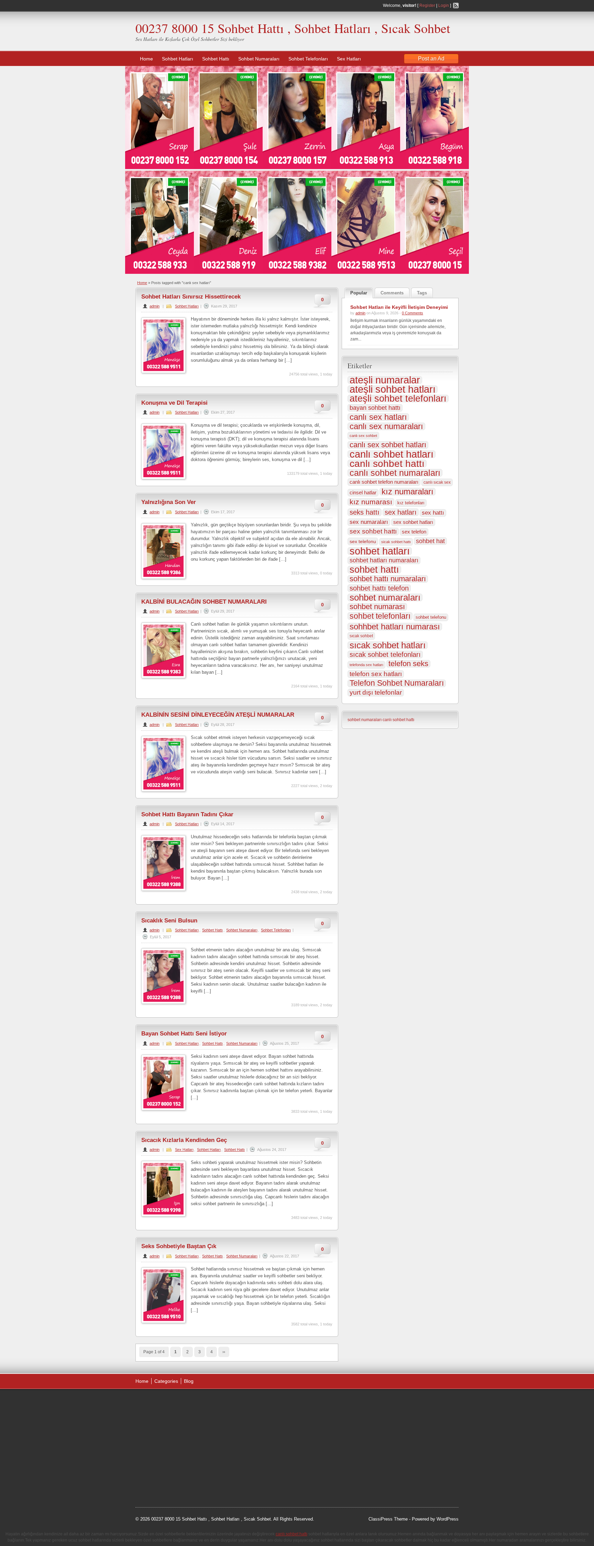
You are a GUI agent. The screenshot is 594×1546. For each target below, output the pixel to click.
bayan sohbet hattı (375, 407)
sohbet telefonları (380, 616)
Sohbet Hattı (215, 58)
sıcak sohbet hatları (388, 645)
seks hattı (365, 512)
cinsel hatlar (363, 492)
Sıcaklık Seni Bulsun (169, 920)
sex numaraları (369, 522)
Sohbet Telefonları (308, 58)
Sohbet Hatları (177, 58)
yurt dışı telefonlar (376, 692)
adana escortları (188, 1402)
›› (223, 1351)
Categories (166, 1381)
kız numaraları (407, 491)
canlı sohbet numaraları (395, 473)
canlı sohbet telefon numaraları (384, 482)
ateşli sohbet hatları (393, 389)
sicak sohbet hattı (396, 542)
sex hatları (401, 512)
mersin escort (170, 1480)
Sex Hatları (349, 58)
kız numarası (371, 502)
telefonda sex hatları (366, 665)
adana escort (155, 1402)
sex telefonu (363, 541)
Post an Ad (431, 58)
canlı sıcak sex (437, 482)
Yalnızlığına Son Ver (168, 502)
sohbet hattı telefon (379, 588)
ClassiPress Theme (388, 1519)
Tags (422, 292)
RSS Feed (456, 5)
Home (146, 58)
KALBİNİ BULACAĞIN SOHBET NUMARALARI (204, 601)
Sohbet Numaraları (258, 58)
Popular (358, 292)
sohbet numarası (377, 606)
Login (443, 5)
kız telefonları (411, 502)
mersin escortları (170, 1471)
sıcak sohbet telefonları (385, 654)
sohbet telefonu (431, 617)
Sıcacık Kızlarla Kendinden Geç (184, 1140)
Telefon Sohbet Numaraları (397, 683)
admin (155, 306)
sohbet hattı (374, 569)
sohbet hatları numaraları (384, 560)
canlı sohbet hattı (387, 463)
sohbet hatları (380, 551)
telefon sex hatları (376, 673)
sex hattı (433, 512)
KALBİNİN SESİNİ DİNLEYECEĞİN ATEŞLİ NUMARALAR (217, 715)
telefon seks (408, 664)
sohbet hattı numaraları (388, 579)
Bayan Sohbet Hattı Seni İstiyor (184, 1033)
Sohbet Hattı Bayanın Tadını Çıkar (187, 814)
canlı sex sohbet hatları (388, 445)
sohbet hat (430, 541)
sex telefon (414, 532)
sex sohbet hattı (373, 531)
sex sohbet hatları (413, 522)
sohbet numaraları (385, 597)
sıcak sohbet (361, 636)
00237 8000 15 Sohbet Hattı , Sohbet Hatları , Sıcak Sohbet (292, 28)
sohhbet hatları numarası (395, 626)
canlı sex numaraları (386, 426)
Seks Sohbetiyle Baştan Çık (178, 1246)
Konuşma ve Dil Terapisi (174, 403)
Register (427, 5)
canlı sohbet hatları (391, 454)
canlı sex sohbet (363, 436)
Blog (189, 1381)
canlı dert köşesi (169, 1454)
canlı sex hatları (378, 417)
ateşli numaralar (385, 380)
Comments (392, 292)
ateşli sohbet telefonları (398, 398)
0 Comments (412, 313)
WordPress (448, 1519)
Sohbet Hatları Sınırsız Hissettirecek (191, 296)
